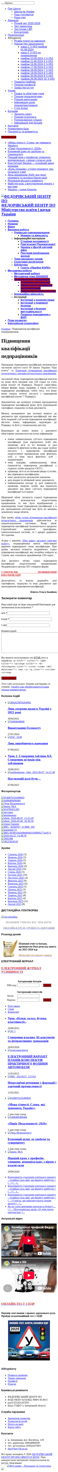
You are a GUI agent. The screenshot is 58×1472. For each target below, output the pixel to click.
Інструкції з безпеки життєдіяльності (33, 310)
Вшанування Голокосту (24, 728)
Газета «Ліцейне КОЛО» (36, 267)
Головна (13, 221)
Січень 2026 (14, 872)
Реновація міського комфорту (25, 180)
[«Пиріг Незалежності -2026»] (11, 800)
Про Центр (14, 8)
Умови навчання (17, 1378)
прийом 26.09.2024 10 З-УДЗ (38, 79)
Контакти (13, 125)
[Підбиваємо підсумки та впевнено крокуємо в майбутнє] (26, 832)
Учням (11, 90)
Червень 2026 (15, 857)
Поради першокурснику (28, 96)
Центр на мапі (15, 1424)
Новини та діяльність (34, 235)
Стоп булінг (21, 108)
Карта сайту (14, 1427)
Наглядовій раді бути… (24, 778)
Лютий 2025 (14, 904)
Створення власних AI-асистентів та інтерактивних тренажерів (31, 1039)
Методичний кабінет (27, 273)
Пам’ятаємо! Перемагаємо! (38, 244)
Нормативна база (18, 128)
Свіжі (11, 1009)
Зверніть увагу (23, 114)
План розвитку (17, 320)
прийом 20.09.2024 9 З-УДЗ (37, 76)
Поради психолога (25, 117)
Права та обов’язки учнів (29, 93)
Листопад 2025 (16, 877)
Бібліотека (21, 264)
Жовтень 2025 (15, 880)
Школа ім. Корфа (24, 11)
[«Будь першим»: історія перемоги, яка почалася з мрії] (7, 812)
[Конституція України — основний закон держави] (10, 809)
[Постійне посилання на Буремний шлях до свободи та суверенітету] (19, 1132)
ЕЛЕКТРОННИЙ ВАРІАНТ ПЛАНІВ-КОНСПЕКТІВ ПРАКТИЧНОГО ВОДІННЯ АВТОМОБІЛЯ (28, 1062)
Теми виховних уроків (28, 259)
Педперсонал (16, 35)
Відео (11, 226)
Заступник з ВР (23, 29)
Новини (13, 223)
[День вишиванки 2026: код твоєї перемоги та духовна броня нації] (8, 815)
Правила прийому (25, 81)
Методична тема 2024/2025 (31, 276)
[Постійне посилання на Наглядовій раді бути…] (31, 772)
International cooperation (23, 323)
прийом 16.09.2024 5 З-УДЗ (37, 64)
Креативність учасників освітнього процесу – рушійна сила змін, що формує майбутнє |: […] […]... (32, 1180)
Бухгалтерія (21, 32)
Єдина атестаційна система (38, 291)
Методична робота (20, 270)
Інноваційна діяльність (29, 294)
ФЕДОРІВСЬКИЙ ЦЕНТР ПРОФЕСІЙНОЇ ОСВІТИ (26, 1456)
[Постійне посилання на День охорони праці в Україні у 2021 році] (19, 702)
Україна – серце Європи (22, 189)
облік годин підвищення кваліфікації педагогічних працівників (29, 519)
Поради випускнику (25, 99)
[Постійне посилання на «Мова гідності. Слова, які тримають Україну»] (19, 1098)
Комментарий (8, 631)
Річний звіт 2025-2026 (27, 23)
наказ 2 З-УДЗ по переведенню (31, 54)
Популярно (14, 1006)
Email (4, 619)
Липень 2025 (15, 889)
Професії (12, 1381)
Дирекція (13, 20)
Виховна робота (18, 229)
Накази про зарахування (29, 43)
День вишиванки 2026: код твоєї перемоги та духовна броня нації (27, 176)
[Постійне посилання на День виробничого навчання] (15, 737)
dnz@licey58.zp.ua (17, 1448)
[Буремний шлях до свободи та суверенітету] (13, 803)
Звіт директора (23, 26)
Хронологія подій (17, 1421)
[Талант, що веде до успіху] (9, 841)
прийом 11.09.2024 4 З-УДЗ (37, 61)
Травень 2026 (15, 860)
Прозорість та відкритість (23, 131)
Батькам (13, 111)
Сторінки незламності (35, 241)
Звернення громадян (19, 1418)
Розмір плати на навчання (29, 41)
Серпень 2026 (15, 854)
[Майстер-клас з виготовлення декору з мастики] (17, 821)
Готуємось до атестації (35, 282)
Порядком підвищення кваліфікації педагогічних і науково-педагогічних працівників (29, 372)
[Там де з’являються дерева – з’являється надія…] (7, 838)
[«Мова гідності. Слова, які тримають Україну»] (12, 797)
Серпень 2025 (15, 886)
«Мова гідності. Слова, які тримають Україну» (26, 1106)
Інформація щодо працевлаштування (26, 104)
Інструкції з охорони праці (37, 300)
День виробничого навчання (28, 743)
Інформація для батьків (28, 122)
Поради (12, 1384)
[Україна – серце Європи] (10, 824)
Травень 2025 (15, 895)
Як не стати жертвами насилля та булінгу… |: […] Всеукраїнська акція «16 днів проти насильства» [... (32, 1209)
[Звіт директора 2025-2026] (13, 835)
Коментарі (13, 1012)
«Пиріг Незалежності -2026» (25, 148)
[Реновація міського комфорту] (17, 818)
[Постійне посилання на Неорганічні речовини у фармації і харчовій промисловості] (22, 1076)
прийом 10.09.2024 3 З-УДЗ (37, 58)
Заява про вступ (24, 87)
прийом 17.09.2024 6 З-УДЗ (37, 67)
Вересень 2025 (16, 883)
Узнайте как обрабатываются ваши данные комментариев (25, 688)
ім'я (3, 613)
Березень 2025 (15, 901)
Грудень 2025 (15, 874)
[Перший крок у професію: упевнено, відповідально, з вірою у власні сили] (8, 806)
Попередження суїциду (28, 120)
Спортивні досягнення (28, 261)
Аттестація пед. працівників (32, 279)
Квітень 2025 (15, 898)
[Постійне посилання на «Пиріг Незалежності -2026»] (17, 1117)
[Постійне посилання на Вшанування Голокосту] (16, 721)
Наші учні (20, 17)
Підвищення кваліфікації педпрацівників (36, 287)
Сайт (4, 625)
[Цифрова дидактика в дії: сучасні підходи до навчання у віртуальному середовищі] (9, 829)
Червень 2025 (15, 892)
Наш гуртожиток (24, 14)
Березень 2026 (15, 866)
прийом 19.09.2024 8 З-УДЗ (37, 73)
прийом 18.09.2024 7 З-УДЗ (37, 70)
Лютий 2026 (14, 869)
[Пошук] (2, 3)
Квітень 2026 (15, 863)
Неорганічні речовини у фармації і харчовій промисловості (32, 1084)
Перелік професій (24, 84)
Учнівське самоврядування (31, 232)
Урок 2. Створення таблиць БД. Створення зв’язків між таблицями (30, 759)
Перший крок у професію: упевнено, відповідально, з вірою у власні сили (29, 159)
